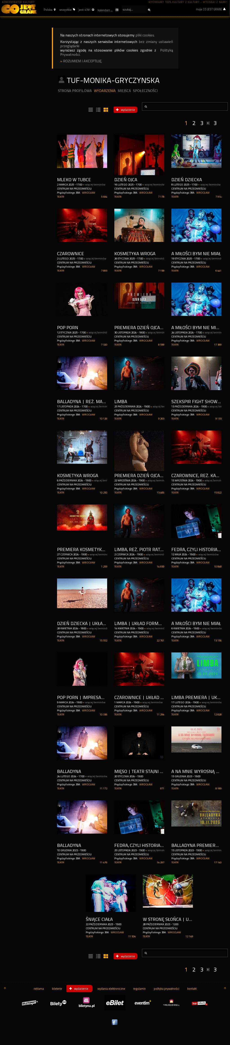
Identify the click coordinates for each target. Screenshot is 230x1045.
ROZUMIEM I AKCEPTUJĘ (82, 61)
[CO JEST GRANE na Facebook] (115, 1025)
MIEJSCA (124, 91)
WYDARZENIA (105, 91)
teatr (60, 196)
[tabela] (97, 110)
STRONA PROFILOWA (75, 91)
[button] (49, 10)
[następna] (208, 122)
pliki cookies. (145, 35)
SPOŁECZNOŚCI (145, 91)
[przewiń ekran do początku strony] (5, 988)
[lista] (90, 110)
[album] (105, 110)
